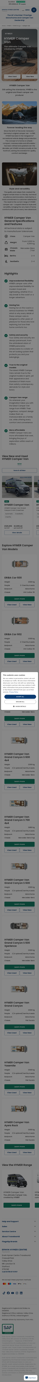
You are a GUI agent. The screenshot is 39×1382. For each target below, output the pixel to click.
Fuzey (23, 36)
